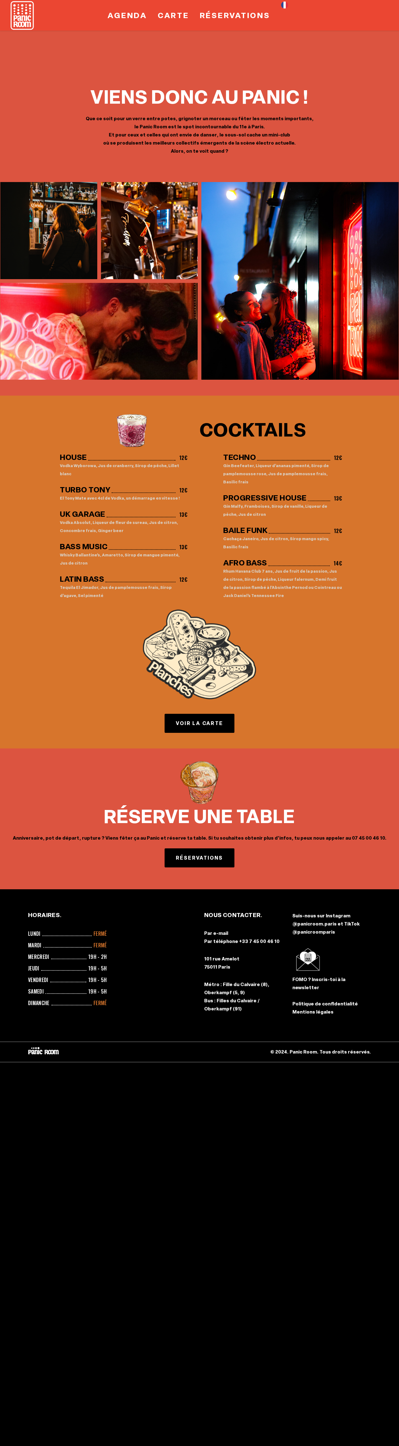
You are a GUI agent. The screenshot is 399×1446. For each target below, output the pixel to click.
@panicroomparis (313, 932)
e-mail (220, 933)
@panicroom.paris (314, 924)
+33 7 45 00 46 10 (259, 941)
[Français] (286, 15)
